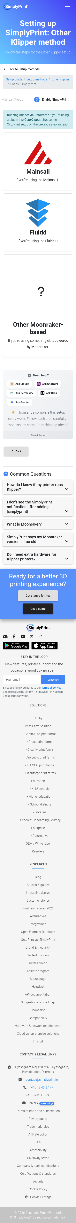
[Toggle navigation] (67, 6)
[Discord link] (5, 637)
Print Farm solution (38, 726)
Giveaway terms (38, 1158)
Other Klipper (60, 79)
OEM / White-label (38, 843)
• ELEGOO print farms (39, 765)
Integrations (38, 924)
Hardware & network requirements (38, 1026)
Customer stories (38, 900)
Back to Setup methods (23, 69)
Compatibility (38, 1018)
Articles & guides (38, 885)
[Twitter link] (31, 637)
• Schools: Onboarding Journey (40, 820)
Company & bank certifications (38, 1166)
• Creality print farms (40, 749)
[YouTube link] (22, 637)
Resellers (38, 851)
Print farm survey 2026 (38, 908)
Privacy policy (38, 1119)
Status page (38, 979)
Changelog (38, 1010)
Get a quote (38, 609)
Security (38, 1181)
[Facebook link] (14, 637)
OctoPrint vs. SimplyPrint (38, 940)
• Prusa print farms (39, 742)
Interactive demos (38, 893)
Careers (40, 1103)
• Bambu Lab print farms (39, 734)
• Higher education (39, 796)
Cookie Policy (38, 1189)
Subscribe (53, 679)
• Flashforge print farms (40, 773)
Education (38, 781)
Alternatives (38, 916)
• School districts (39, 804)
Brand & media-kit (38, 947)
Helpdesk (38, 987)
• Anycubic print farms (40, 757)
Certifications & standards (38, 1173)
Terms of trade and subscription (38, 1111)
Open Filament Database (38, 932)
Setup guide (14, 79)
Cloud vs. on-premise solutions (38, 1033)
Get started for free (38, 595)
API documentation (38, 994)
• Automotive (39, 836)
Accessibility (38, 1150)
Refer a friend (38, 963)
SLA (38, 1142)
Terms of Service (51, 687)
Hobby (38, 718)
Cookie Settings (40, 1197)
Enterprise (38, 828)
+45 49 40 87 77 (42, 1087)
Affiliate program (38, 971)
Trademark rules (38, 1126)
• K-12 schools (39, 789)
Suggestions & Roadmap (38, 1002)
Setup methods (37, 79)
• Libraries (39, 812)
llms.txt (38, 1041)
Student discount (38, 955)
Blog (38, 877)
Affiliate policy (38, 1134)
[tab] (38, 487)
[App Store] (44, 645)
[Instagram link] (40, 637)
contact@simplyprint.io (42, 1079)
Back (18, 451)
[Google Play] (16, 645)
